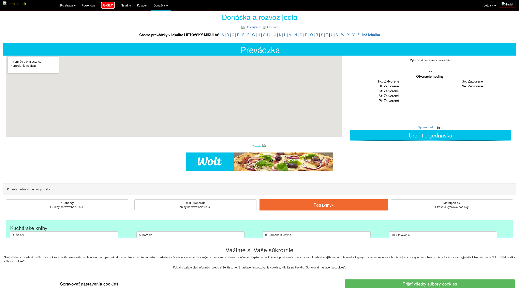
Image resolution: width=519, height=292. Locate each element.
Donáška (160, 5)
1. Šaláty (18, 235)
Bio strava (67, 5)
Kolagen (142, 5)
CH (265, 34)
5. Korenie (145, 235)
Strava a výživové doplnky (452, 205)
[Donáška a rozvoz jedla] (264, 145)
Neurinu (126, 5)
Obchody (273, 27)
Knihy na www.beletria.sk (195, 205)
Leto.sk (489, 5)
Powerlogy (88, 5)
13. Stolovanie (400, 235)
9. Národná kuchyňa (278, 235)
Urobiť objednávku (430, 135)
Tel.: (439, 128)
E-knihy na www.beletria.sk (67, 205)
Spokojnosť (425, 127)
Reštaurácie (253, 27)
